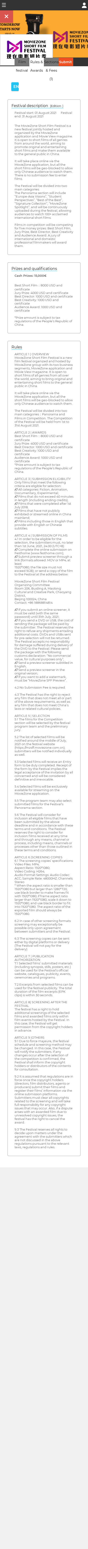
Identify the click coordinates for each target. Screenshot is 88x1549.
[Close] (6, 16)
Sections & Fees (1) (51, 70)
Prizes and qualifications (34, 268)
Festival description (37, 105)
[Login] (84, 5)
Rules (16, 347)
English (16, 86)
